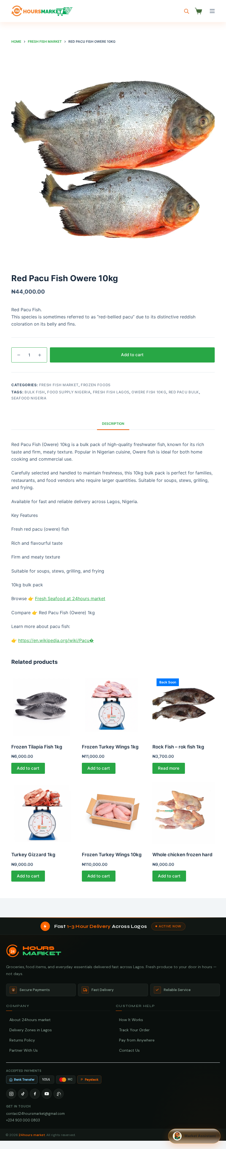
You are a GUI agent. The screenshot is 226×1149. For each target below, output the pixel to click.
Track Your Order (134, 1029)
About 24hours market (30, 1019)
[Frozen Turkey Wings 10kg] (113, 813)
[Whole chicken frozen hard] (183, 813)
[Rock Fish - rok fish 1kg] (183, 705)
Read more (168, 768)
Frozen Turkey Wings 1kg (110, 747)
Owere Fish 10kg (148, 392)
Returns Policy (22, 1040)
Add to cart (132, 354)
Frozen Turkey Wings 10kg (112, 854)
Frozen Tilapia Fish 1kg (36, 747)
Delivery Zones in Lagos (30, 1029)
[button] (194, 1136)
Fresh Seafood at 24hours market (70, 598)
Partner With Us (23, 1050)
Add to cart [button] (28, 768)
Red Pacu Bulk (184, 392)
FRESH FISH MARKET (59, 385)
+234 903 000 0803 (23, 1120)
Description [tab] (113, 424)
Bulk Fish (35, 392)
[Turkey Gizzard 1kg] (42, 813)
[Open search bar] (186, 11)
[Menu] (212, 11)
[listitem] (11, 1094)
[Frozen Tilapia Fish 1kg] (42, 705)
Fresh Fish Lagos (111, 392)
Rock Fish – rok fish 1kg (178, 747)
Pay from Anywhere (137, 1040)
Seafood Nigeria (29, 398)
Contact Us (129, 1050)
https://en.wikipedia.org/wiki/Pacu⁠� (56, 640)
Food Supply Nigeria (68, 392)
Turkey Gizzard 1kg (33, 854)
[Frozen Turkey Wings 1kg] (113, 705)
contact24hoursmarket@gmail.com (35, 1113)
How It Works (131, 1019)
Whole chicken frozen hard (182, 854)
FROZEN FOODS (96, 385)
